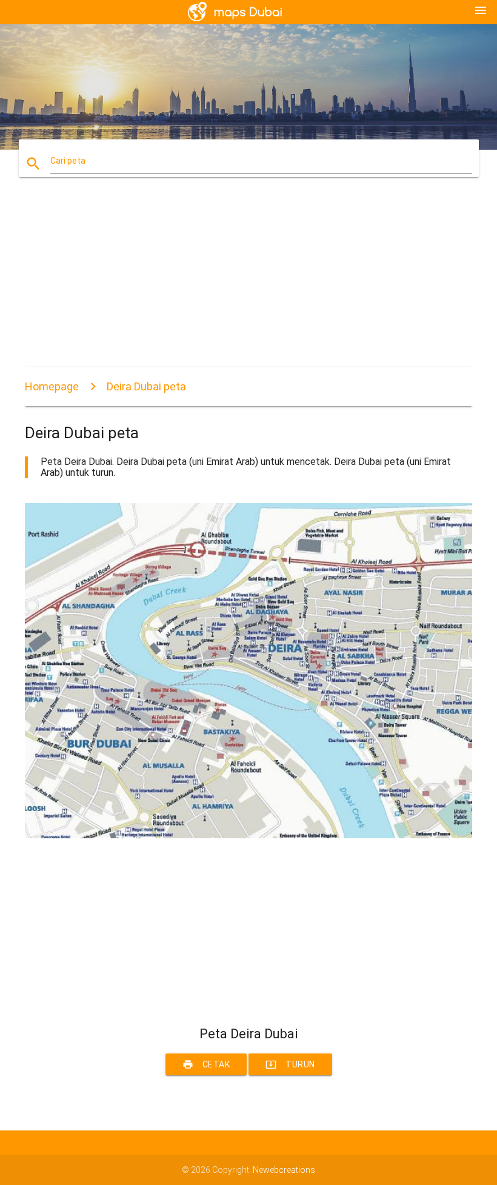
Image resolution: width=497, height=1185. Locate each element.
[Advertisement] (248, 282)
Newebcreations (284, 1170)
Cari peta (67, 160)
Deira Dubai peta (146, 386)
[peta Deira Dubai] (248, 835)
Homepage (52, 386)
